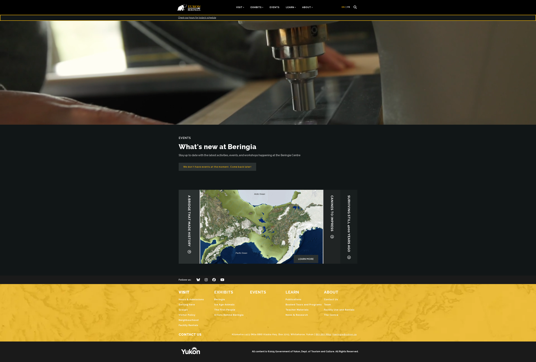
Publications (293, 299)
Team (327, 304)
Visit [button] (239, 7)
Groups (183, 309)
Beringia (219, 299)
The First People (224, 309)
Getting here (187, 304)
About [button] (306, 7)
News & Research (297, 315)
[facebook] (214, 280)
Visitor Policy (187, 315)
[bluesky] (198, 280)
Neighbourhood (189, 320)
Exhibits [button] (256, 7)
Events (274, 7)
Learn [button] (290, 7)
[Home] (190, 7)
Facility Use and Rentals (339, 309)
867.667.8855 (323, 334)
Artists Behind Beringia (229, 315)
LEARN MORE (306, 258)
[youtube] (222, 280)
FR (348, 7)
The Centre (331, 315)
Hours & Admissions (191, 299)
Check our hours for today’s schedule (197, 17)
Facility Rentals (188, 325)
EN (343, 7)
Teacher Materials (297, 309)
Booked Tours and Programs (304, 304)
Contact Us (331, 299)
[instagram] (206, 280)
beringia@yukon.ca (345, 334)
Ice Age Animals (224, 304)
